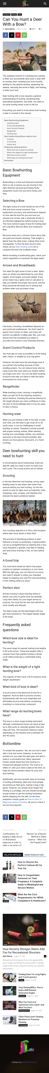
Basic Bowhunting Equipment (16, 120)
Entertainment (24, 1011)
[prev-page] (4, 907)
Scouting (10, 139)
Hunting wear (12, 134)
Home (5, 10)
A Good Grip (11, 142)
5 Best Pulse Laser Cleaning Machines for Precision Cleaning (31, 1019)
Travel (21, 980)
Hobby (14, 14)
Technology (23, 1025)
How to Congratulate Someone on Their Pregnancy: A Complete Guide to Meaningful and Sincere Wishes (30, 881)
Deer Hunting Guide (24, 247)
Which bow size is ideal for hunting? (20, 150)
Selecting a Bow (13, 123)
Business (22, 996)
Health (6, 901)
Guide (5, 944)
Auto (5, 869)
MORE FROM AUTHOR (34, 855)
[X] (11, 35)
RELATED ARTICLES (12, 855)
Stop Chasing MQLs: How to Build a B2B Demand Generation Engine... (31, 990)
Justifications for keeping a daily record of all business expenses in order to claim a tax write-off (12, 840)
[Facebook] (5, 35)
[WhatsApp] (24, 35)
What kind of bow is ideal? (16, 155)
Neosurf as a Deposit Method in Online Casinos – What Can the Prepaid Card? (36, 838)
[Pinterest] (18, 35)
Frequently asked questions (15, 147)
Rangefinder (11, 131)
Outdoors (13, 10)
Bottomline (8, 160)
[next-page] (8, 907)
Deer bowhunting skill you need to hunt (20, 136)
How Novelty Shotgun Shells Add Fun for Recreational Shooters (24, 950)
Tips (19, 14)
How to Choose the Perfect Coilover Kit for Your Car (30, 865)
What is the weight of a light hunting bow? (22, 152)
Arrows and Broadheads (15, 126)
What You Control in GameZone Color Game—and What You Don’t (31, 1005)
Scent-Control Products (15, 128)
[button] (4, 3)
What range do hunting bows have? (20, 158)
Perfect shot (11, 144)
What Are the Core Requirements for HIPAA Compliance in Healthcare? (32, 897)
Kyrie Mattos (10, 29)
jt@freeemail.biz (29, 1062)
